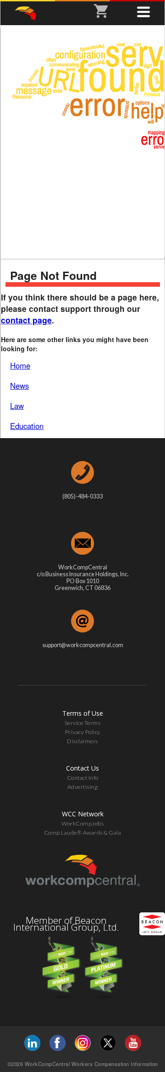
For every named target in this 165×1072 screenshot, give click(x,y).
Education (27, 425)
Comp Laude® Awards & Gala (82, 832)
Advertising (82, 786)
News (19, 385)
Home (20, 365)
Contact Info (83, 777)
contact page (26, 320)
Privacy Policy (82, 732)
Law (17, 405)
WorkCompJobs (82, 823)
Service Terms (83, 722)
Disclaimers (82, 741)
